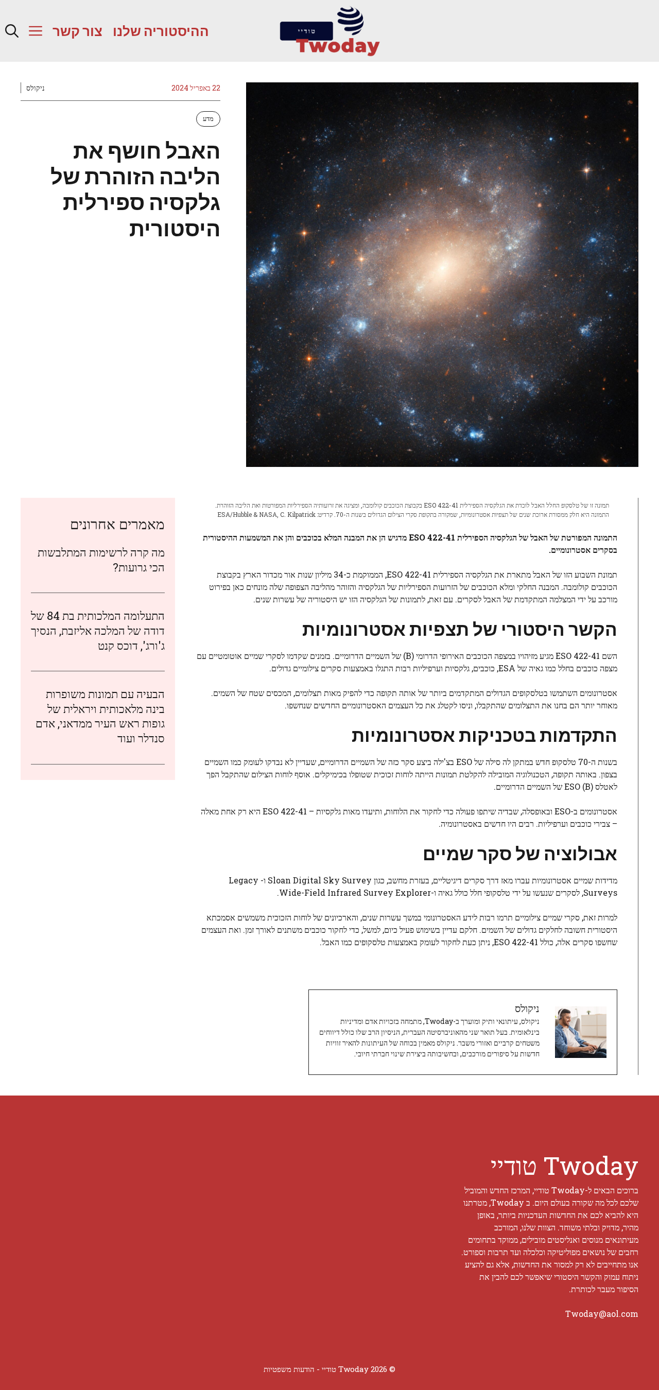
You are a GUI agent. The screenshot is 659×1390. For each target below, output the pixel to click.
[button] (12, 31)
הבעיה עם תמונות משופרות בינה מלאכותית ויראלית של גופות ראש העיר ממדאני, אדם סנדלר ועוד (100, 715)
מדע (208, 118)
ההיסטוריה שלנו (161, 31)
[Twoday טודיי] (329, 31)
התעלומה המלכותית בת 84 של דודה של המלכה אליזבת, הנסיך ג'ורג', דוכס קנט (98, 630)
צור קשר (77, 31)
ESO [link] (417, 537)
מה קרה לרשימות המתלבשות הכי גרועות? (101, 560)
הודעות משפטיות (289, 1369)
